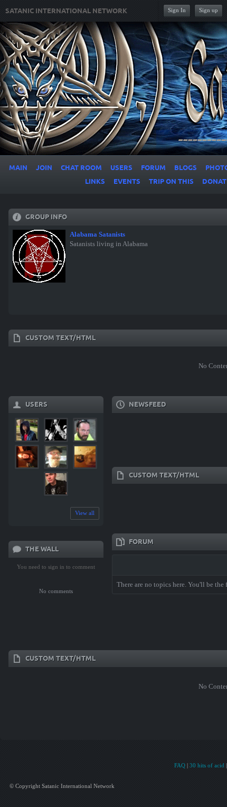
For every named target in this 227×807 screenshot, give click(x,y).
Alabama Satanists (97, 234)
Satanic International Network (66, 11)
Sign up (208, 10)
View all (84, 513)
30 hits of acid (207, 765)
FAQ (179, 765)
